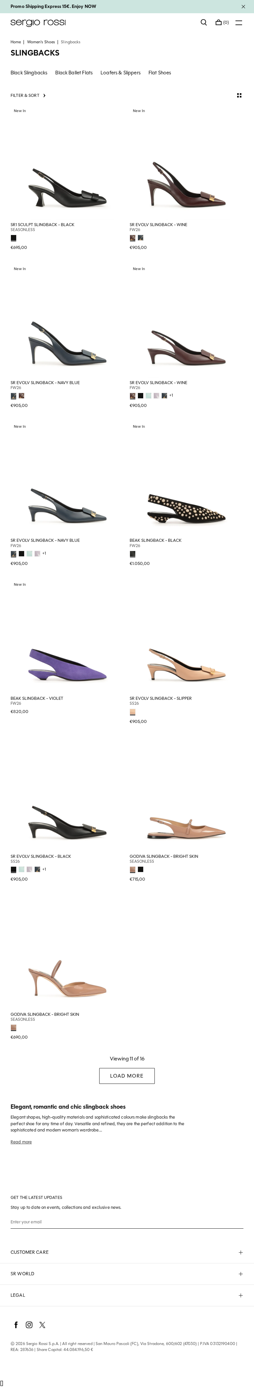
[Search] (204, 22)
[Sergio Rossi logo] (102, 22)
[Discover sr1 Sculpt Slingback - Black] (67, 163)
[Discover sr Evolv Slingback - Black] (67, 795)
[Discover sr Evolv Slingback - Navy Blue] (67, 321)
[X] (42, 1325)
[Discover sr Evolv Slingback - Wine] (186, 163)
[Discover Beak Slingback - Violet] (67, 637)
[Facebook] (16, 1325)
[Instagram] (29, 1325)
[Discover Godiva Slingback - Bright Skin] (186, 795)
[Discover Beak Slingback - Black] (186, 478)
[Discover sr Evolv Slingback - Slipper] (186, 637)
